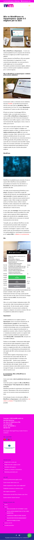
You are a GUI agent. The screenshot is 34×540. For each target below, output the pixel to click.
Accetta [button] (17, 277)
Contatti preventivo (9, 525)
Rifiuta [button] (17, 282)
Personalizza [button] (17, 286)
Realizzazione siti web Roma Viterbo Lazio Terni (15, 494)
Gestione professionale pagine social (12, 479)
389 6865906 (11, 426)
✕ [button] (25, 252)
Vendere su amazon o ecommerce (13, 469)
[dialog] (17, 270)
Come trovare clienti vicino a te (11, 482)
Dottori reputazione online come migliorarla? (14, 485)
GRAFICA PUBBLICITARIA (13, 520)
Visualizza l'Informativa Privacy (15, 273)
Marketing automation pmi (11, 472)
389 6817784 (6, 427)
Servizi (6, 507)
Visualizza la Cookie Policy (14, 272)
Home (6, 504)
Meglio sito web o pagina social (12, 464)
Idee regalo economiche (9, 491)
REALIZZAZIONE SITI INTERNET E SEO (17, 508)
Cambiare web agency (10, 467)
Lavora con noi (8, 523)
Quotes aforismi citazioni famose (11, 497)
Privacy (17, 430)
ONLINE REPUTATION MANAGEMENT (16, 518)
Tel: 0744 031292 (7, 424)
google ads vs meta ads (10, 462)
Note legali (12, 430)
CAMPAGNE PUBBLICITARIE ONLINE (16, 515)
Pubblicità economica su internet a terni (13, 488)
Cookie (21, 430)
